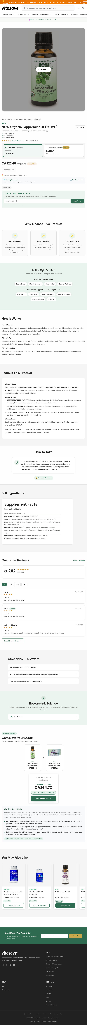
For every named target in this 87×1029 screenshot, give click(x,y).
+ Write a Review (79, 560)
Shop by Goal (7, 14)
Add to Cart (65, 905)
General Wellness (65, 284)
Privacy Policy (35, 1022)
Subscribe (75, 936)
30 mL (9, 169)
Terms (44, 1022)
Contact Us (6, 990)
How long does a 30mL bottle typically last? (26, 681)
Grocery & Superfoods (54, 964)
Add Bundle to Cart (43, 798)
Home (4, 119)
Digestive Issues (38, 299)
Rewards (49, 994)
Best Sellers (50, 971)
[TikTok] (10, 965)
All (4, 584)
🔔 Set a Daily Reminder (43, 478)
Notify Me (77, 201)
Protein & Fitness (60, 14)
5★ (11, 584)
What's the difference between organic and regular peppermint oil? (35, 674)
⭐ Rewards (5, 2)
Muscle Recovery (35, 284)
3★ (24, 584)
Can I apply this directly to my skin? (23, 667)
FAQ (3, 986)
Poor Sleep (33, 294)
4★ (17, 584)
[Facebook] (7, 965)
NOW (10, 119)
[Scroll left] (2, 886)
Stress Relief (50, 284)
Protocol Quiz (24, 14)
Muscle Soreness (64, 294)
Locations (49, 990)
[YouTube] (14, 965)
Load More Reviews (11, 641)
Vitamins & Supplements (40, 14)
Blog (47, 997)
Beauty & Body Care (53, 968)
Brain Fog (51, 299)
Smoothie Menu (51, 1005)
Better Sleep (20, 284)
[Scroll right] (85, 886)
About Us (49, 986)
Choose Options (14, 905)
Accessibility (52, 1022)
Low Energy (21, 294)
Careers (48, 1001)
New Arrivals (50, 975)
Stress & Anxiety (48, 294)
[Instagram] (3, 965)
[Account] (78, 8)
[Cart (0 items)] (83, 8)
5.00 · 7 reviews (17, 141)
